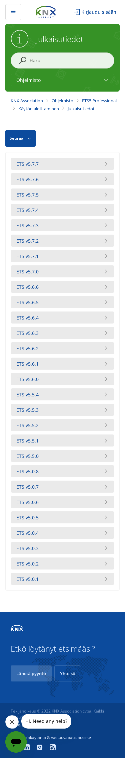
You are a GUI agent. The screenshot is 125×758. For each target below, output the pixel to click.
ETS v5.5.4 (27, 394)
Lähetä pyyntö (31, 673)
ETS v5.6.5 (27, 302)
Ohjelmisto (62, 101)
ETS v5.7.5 (27, 195)
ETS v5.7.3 (27, 225)
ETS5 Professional (99, 101)
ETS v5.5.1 (27, 440)
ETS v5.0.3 (27, 548)
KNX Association (27, 101)
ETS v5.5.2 (27, 425)
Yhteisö (67, 673)
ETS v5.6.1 (27, 364)
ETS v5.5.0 (27, 456)
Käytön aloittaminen (38, 109)
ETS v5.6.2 (27, 348)
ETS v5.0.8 (27, 471)
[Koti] (46, 11)
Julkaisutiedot (81, 109)
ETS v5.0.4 (27, 533)
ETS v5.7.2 (27, 241)
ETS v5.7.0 (27, 271)
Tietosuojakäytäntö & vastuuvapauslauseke (51, 737)
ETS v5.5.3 (27, 410)
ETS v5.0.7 (27, 487)
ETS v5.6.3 (27, 333)
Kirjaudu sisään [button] (98, 12)
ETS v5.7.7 (27, 164)
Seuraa (16, 138)
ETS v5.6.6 (27, 287)
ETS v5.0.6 (27, 502)
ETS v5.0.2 (27, 563)
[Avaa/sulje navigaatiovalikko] (13, 12)
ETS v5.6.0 (27, 379)
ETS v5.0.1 (27, 579)
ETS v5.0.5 (27, 517)
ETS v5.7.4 (27, 210)
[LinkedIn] (27, 748)
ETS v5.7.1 (27, 256)
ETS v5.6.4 (27, 317)
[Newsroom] (53, 748)
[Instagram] (40, 748)
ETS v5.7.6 (27, 179)
